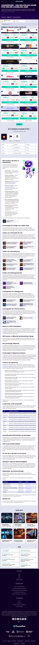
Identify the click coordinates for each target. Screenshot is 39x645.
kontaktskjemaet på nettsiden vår (18, 502)
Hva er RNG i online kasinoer (19, 592)
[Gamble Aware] (17, 636)
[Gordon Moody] (29, 632)
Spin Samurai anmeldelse (28, 104)
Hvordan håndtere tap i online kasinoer (19, 594)
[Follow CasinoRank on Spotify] (23, 619)
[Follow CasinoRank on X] (18, 619)
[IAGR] (7, 632)
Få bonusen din (10, 39)
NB (18, 621)
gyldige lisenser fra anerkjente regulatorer (9, 365)
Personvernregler (19, 606)
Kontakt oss (19, 602)
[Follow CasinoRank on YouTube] (21, 619)
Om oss (19, 601)
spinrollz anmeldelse (10, 120)
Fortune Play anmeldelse (28, 41)
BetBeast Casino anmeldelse (28, 88)
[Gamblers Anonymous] (13, 632)
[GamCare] (20, 632)
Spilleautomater (19, 579)
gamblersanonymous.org (29, 485)
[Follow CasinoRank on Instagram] (16, 619)
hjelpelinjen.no (27, 483)
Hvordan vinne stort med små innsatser (19, 590)
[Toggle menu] (2, 1)
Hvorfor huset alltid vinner (19, 586)
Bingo (19, 574)
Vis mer (18, 124)
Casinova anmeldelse (28, 72)
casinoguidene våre (31, 230)
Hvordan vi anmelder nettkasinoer (19, 604)
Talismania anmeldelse (10, 72)
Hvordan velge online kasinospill (19, 588)
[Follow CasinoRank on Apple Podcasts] (25, 619)
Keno (19, 575)
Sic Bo (19, 577)
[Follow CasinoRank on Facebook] (13, 619)
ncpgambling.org (28, 487)
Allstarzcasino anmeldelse (10, 88)
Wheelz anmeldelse (28, 120)
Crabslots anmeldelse (10, 104)
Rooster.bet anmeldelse (10, 41)
